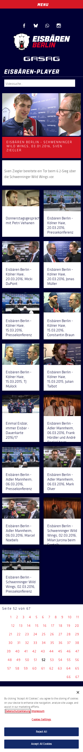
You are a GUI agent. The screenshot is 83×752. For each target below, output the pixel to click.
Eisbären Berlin (41, 41)
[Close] (78, 692)
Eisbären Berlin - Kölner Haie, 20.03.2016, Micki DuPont (19, 276)
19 (68, 625)
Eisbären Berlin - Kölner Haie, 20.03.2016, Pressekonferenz (60, 225)
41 (26, 651)
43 (43, 651)
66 (69, 677)
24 (35, 634)
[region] (41, 719)
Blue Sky (36, 26)
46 (69, 651)
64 (68, 668)
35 (52, 642)
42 (34, 651)
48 (10, 660)
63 (60, 668)
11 (77, 617)
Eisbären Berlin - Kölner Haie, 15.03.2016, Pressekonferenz (19, 327)
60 (34, 668)
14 (29, 625)
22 (19, 634)
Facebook (24, 26)
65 (77, 668)
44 (51, 651)
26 (52, 634)
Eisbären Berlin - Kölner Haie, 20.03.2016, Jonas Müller (60, 276)
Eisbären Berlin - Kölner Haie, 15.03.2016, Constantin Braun (60, 327)
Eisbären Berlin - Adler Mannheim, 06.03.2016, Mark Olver (60, 481)
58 (17, 668)
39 (9, 651)
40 (17, 651)
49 (18, 660)
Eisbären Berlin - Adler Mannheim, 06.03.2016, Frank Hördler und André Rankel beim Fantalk (61, 435)
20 (77, 625)
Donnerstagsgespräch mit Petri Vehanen (23, 220)
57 (9, 668)
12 (13, 625)
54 (60, 660)
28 (69, 634)
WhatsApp (47, 26)
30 (11, 642)
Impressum (37, 711)
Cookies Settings (41, 719)
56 (77, 660)
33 (35, 642)
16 (45, 625)
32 (27, 642)
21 (10, 634)
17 (52, 625)
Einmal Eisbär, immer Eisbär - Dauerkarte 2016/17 (17, 430)
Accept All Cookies (41, 744)
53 (52, 660)
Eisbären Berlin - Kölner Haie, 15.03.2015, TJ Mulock (18, 379)
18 (60, 625)
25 (44, 634)
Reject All (41, 731)
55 (69, 660)
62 (51, 668)
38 (77, 642)
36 (61, 642)
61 (43, 668)
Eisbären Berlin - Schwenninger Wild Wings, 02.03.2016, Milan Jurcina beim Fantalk (62, 535)
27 (60, 634)
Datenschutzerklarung (17, 711)
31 (19, 642)
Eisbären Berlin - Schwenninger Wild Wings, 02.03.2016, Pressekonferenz (21, 584)
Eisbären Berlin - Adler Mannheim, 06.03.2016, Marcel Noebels (20, 533)
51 (35, 660)
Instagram (59, 26)
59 (26, 668)
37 (69, 642)
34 (44, 642)
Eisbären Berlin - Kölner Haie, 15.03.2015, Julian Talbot (60, 379)
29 (77, 634)
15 (37, 625)
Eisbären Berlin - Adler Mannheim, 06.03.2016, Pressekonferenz (19, 481)
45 (60, 651)
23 (27, 634)
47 (77, 651)
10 (70, 617)
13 (21, 625)
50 (27, 660)
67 (77, 677)
